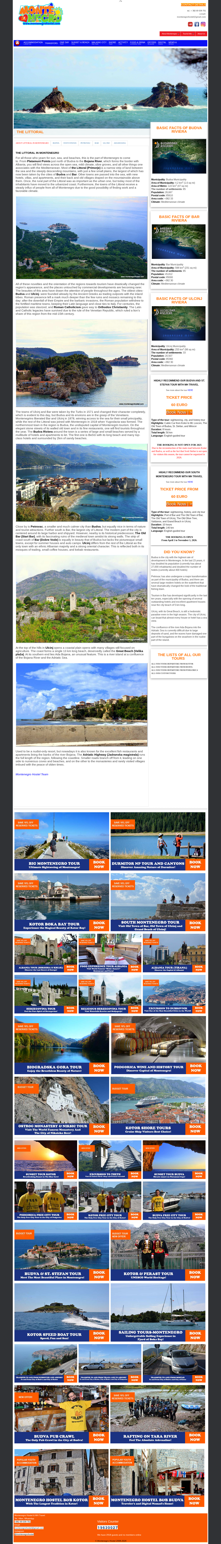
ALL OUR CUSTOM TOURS (163, 673)
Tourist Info (187, 34)
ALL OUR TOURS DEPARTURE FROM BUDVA (171, 667)
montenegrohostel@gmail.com (191, 17)
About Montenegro (169, 34)
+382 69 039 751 (22, 1521)
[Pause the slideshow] (198, 92)
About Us (201, 34)
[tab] (32, 143)
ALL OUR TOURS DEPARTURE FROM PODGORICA (174, 670)
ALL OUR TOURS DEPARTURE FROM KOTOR (172, 664)
